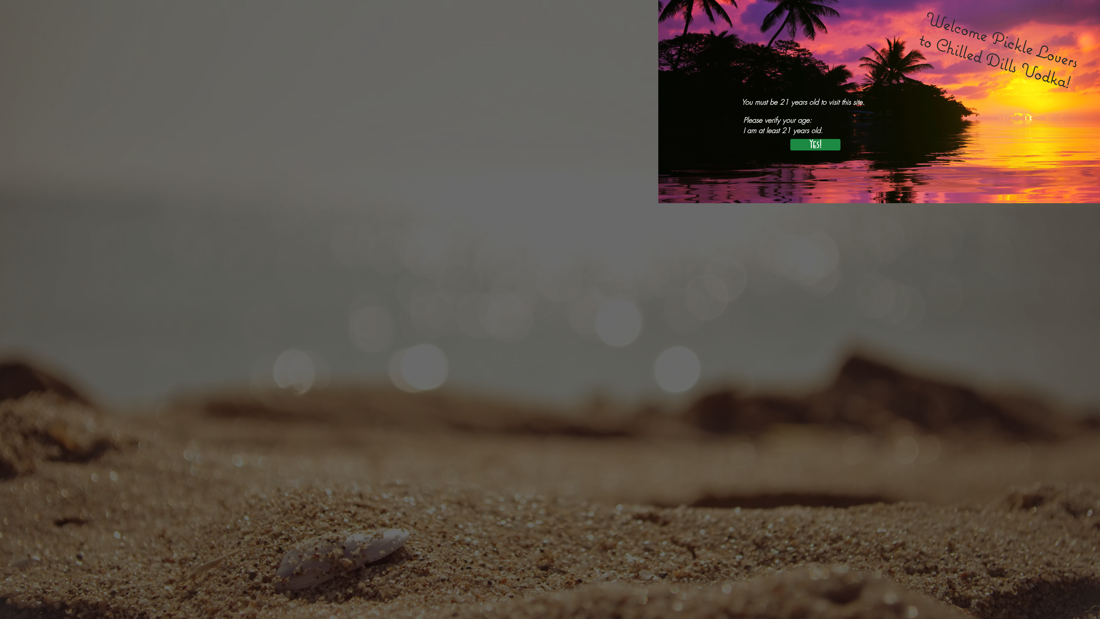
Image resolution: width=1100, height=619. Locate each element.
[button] (815, 144)
